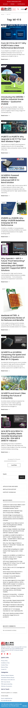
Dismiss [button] (24, 706)
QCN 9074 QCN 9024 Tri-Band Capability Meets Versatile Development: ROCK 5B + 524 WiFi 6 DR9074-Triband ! (12, 436)
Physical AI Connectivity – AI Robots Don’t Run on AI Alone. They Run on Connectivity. (13, 596)
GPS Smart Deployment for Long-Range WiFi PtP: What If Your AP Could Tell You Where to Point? (14, 563)
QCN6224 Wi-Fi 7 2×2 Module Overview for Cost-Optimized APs (13, 610)
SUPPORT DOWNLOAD (9, 492)
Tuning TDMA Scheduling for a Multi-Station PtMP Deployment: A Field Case (13, 551)
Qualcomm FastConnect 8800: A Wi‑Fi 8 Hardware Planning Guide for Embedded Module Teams (14, 506)
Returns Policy (4, 667)
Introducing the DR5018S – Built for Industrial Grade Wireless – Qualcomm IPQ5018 (13, 100)
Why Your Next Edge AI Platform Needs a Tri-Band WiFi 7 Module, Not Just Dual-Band (13, 544)
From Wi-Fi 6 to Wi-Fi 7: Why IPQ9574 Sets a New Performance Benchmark (13, 45)
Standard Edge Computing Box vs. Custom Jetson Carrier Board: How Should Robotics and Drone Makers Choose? (13, 517)
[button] (18, 9)
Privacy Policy (4, 660)
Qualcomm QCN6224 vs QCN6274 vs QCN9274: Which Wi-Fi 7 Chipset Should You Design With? (13, 557)
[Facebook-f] (4, 654)
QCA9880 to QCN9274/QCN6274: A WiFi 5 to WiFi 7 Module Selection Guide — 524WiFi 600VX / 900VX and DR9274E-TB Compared (13, 537)
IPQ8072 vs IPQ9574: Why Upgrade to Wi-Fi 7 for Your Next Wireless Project (13, 139)
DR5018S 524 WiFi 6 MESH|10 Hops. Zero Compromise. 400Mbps (13, 511)
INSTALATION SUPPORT (9, 489)
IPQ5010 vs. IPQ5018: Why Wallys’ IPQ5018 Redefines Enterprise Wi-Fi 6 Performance (13, 221)
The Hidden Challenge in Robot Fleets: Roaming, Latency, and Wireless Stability (14, 590)
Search (4, 474)
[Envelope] (7, 654)
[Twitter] (1, 654)
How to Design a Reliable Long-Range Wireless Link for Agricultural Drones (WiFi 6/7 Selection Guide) (14, 531)
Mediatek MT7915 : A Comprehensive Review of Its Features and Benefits (13, 317)
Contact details (4, 695)
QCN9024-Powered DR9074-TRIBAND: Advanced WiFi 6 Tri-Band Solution (10, 179)
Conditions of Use (5, 662)
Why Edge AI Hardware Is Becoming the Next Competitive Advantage (13, 605)
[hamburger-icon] (14, 9)
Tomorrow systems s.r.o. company (9, 692)
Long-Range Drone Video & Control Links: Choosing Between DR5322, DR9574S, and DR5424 (13, 524)
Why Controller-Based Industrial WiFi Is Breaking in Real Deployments (13, 601)
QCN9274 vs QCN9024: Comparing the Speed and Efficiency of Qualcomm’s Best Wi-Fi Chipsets (13, 356)
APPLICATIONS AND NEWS (10, 486)
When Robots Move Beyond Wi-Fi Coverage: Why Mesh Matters (12, 572)
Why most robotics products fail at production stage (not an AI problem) (13, 615)
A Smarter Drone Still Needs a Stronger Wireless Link (11, 577)
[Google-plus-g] (10, 654)
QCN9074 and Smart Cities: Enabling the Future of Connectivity (13, 395)
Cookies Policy (4, 665)
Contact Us (3, 669)
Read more (4, 59)
